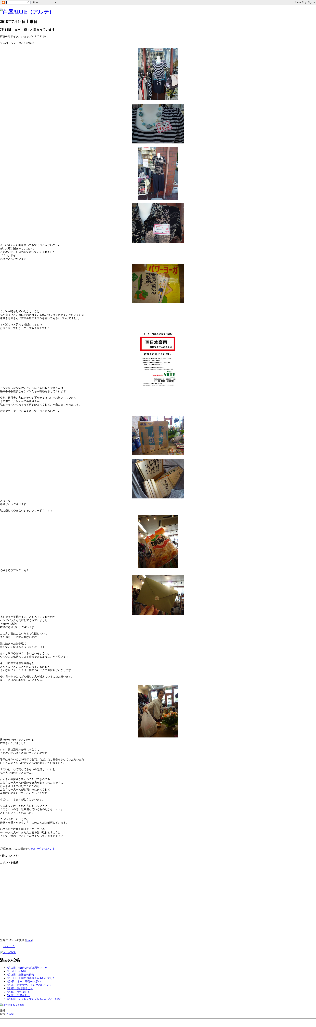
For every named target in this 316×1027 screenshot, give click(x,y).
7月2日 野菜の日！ (18, 995)
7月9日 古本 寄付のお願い (24, 981)
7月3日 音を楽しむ (18, 991)
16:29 (32, 848)
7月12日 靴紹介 (16, 971)
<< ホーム (9, 946)
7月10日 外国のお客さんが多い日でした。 (32, 978)
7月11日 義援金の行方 (20, 974)
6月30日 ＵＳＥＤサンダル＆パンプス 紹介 (34, 998)
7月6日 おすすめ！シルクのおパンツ (29, 985)
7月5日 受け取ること (20, 988)
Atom (29, 940)
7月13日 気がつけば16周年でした (27, 967)
